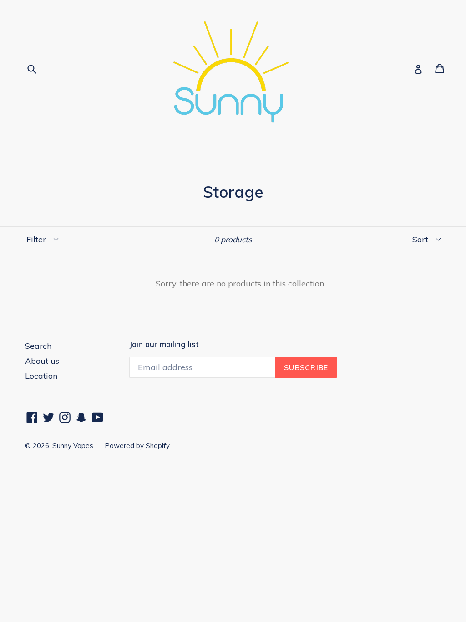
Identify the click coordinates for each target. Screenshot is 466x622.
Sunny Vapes (72, 445)
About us (42, 361)
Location (41, 376)
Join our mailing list (163, 344)
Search (38, 346)
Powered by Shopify (137, 445)
